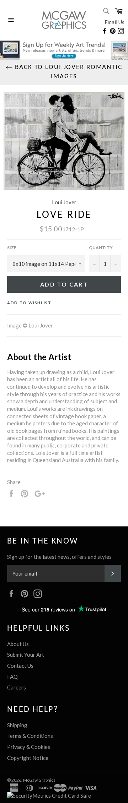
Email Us (114, 22)
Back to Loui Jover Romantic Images (67, 72)
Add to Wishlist (29, 302)
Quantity (101, 247)
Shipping (17, 725)
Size (11, 247)
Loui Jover (64, 202)
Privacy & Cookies (28, 747)
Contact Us (20, 665)
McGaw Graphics (39, 780)
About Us (18, 644)
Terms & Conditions (30, 736)
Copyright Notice (27, 758)
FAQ (12, 676)
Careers (16, 687)
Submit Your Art (25, 654)
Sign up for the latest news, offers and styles (59, 556)
